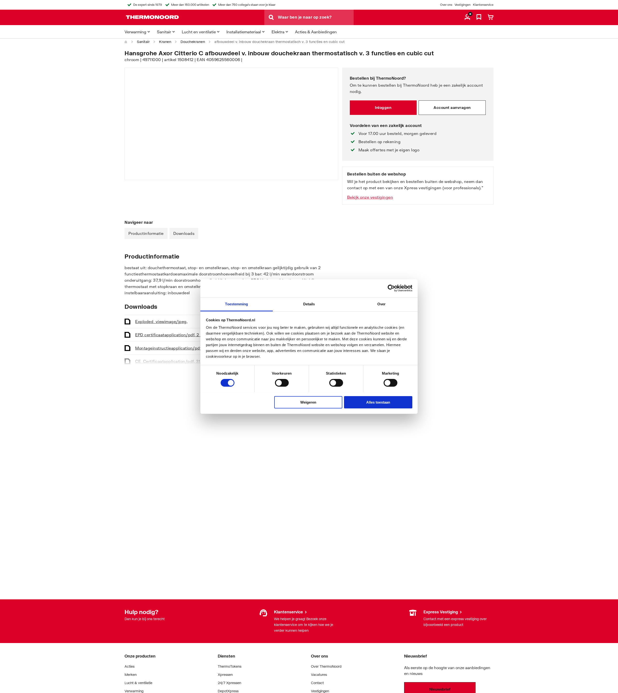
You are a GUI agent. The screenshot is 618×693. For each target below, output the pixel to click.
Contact (317, 683)
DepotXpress (228, 691)
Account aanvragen (452, 107)
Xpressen (225, 674)
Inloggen (383, 107)
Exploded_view (161, 321)
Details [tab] (309, 304)
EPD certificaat (171, 334)
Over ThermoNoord (326, 666)
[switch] (282, 383)
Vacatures (319, 674)
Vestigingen (463, 5)
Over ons (446, 5)
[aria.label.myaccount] (467, 17)
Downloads (184, 233)
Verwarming (134, 691)
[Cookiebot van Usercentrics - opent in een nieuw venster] (391, 288)
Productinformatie (146, 233)
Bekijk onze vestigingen (370, 197)
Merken (131, 674)
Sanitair (143, 42)
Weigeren (308, 402)
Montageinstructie (174, 348)
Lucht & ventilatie (138, 683)
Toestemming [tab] (236, 304)
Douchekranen (193, 42)
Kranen (165, 42)
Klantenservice (483, 5)
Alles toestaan (378, 402)
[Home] (126, 42)
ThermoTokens (229, 666)
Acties (129, 666)
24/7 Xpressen (229, 683)
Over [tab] (381, 304)
